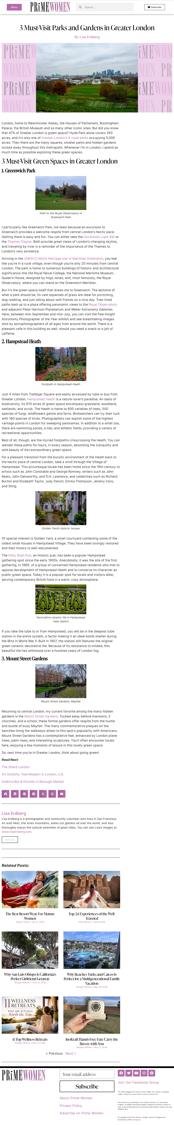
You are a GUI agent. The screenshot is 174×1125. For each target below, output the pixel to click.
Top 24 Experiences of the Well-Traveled (91, 916)
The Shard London (16, 767)
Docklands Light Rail (99, 237)
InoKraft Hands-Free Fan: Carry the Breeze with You (92, 1041)
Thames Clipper (19, 242)
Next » (70, 1053)
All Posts (10, 839)
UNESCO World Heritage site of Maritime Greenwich (63, 259)
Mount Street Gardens (41, 716)
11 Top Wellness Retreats (30, 1039)
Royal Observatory (103, 304)
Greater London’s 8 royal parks (64, 138)
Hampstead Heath (41, 399)
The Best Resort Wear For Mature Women (30, 916)
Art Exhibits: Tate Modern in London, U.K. (33, 774)
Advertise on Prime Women (81, 1113)
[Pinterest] (151, 1073)
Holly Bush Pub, (20, 555)
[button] (5, 794)
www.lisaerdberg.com (17, 831)
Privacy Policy (71, 1106)
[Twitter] (128, 1073)
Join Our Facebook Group (138, 1082)
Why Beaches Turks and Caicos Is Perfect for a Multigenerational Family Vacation (92, 979)
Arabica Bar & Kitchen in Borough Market (33, 782)
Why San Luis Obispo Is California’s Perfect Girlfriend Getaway (30, 976)
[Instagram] (144, 1073)
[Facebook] (121, 1073)
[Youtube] (136, 1073)
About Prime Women (76, 1098)
